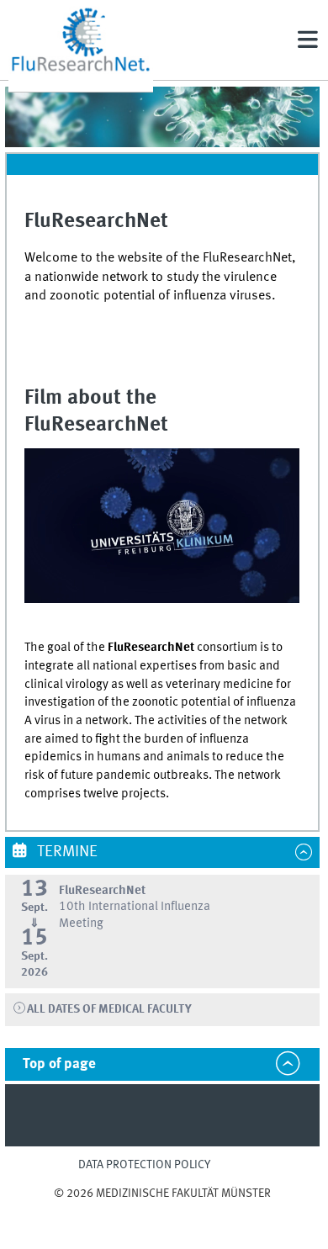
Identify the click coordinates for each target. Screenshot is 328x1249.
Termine (66, 852)
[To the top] (162, 1210)
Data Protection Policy (144, 1165)
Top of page (59, 1064)
